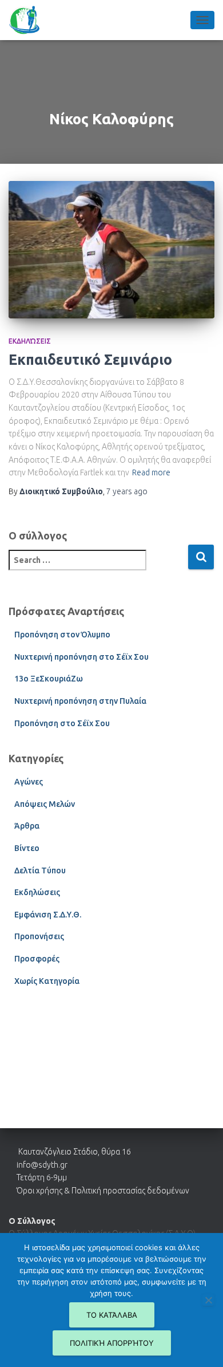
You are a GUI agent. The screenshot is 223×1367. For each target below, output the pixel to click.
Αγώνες (28, 781)
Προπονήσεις (39, 936)
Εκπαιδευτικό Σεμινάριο (90, 360)
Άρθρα (26, 825)
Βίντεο (26, 848)
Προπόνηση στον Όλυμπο (62, 634)
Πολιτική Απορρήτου (112, 1343)
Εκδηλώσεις (30, 341)
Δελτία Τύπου (40, 870)
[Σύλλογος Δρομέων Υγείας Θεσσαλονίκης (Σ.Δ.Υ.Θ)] (29, 20)
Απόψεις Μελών (44, 804)
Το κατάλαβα (111, 1314)
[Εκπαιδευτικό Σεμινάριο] (111, 249)
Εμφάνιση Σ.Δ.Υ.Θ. (47, 914)
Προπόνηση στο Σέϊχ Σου (62, 723)
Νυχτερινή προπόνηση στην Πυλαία (80, 701)
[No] (208, 1300)
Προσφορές (36, 958)
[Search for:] (98, 568)
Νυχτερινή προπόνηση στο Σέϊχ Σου (81, 656)
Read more (151, 472)
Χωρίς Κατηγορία (46, 981)
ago (127, 491)
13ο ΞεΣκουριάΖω (48, 678)
